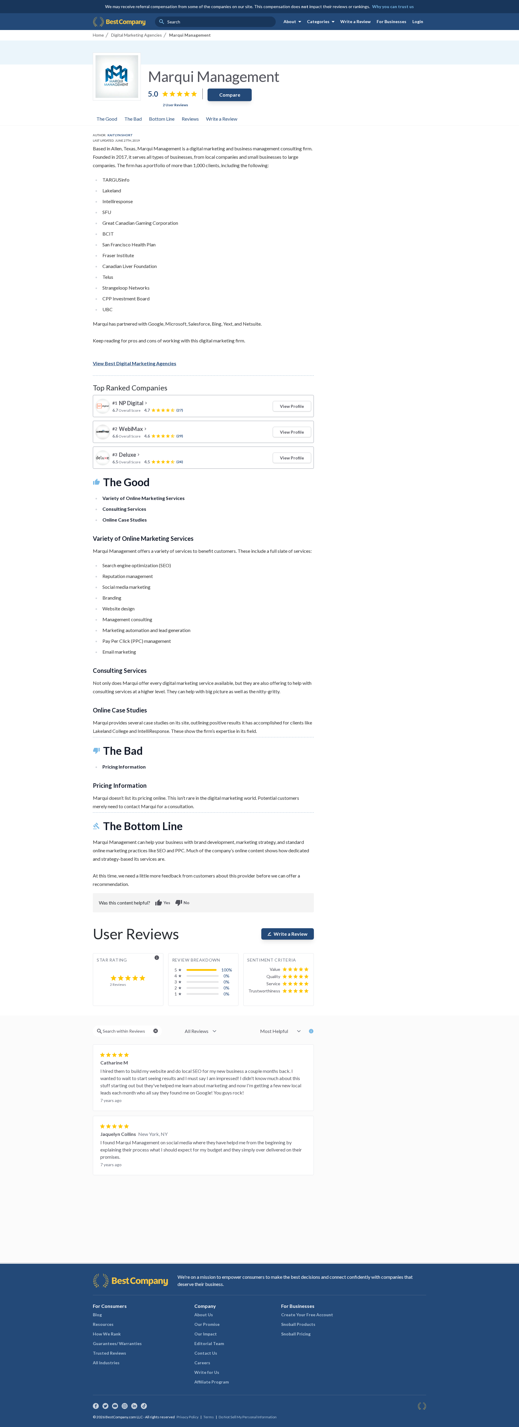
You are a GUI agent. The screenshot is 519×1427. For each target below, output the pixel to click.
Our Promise (207, 1324)
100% (226, 969)
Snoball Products (298, 1324)
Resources (103, 1324)
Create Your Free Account (307, 1314)
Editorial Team (209, 1343)
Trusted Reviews (109, 1353)
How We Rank (107, 1333)
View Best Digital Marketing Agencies (134, 363)
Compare (229, 95)
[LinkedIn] (134, 1406)
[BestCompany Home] (119, 21)
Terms (208, 1417)
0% (226, 975)
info (156, 957)
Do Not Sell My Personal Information (248, 1417)
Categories (322, 21)
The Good (106, 119)
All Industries (106, 1362)
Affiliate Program (211, 1381)
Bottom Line (162, 119)
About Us (203, 1314)
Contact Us (205, 1353)
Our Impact (205, 1333)
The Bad (133, 119)
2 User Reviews (175, 105)
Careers (202, 1362)
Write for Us (206, 1372)
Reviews (190, 119)
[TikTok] (144, 1406)
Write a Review (355, 21)
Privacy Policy (188, 1417)
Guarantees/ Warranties (117, 1343)
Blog (97, 1314)
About (293, 21)
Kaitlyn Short (120, 135)
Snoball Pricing (296, 1333)
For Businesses (391, 21)
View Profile (292, 406)
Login (417, 21)
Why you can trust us (393, 6)
